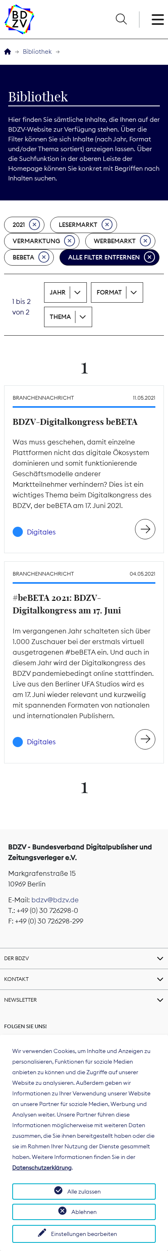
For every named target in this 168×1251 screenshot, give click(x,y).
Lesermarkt (78, 225)
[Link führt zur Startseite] (19, 19)
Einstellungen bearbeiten (84, 1234)
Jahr (58, 292)
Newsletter (20, 999)
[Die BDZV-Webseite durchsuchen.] (121, 19)
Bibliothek (37, 51)
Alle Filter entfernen (104, 257)
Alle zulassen (84, 1191)
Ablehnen (84, 1212)
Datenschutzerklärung (42, 1167)
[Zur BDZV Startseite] (7, 52)
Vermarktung (36, 241)
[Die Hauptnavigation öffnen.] (158, 19)
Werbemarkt (115, 241)
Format (109, 292)
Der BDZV (16, 958)
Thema (60, 317)
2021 (19, 225)
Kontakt (16, 979)
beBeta (23, 257)
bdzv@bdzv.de (55, 899)
